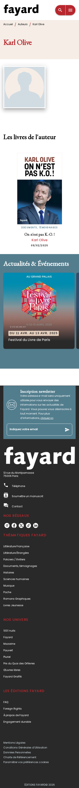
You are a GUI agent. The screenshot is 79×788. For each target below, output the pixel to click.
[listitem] (7, 525)
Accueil (8, 24)
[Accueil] (21, 10)
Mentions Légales (14, 742)
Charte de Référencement (19, 757)
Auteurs (23, 24)
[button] (39, 311)
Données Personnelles (17, 752)
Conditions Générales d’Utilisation (25, 747)
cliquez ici (46, 418)
